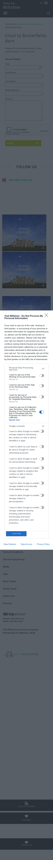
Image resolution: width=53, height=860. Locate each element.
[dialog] (26, 430)
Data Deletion (10, 544)
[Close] (47, 316)
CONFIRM (16, 533)
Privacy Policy (43, 544)
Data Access (26, 544)
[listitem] (26, 369)
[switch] (41, 375)
